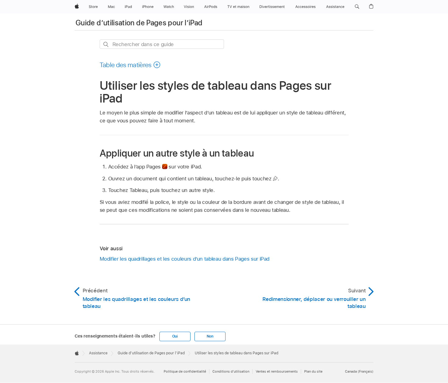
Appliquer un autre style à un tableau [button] (177, 153)
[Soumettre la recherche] (106, 44)
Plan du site (313, 371)
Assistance (98, 353)
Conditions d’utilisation (230, 371)
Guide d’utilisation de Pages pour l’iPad (139, 22)
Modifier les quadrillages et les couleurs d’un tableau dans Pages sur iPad (185, 259)
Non (210, 336)
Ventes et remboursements (277, 371)
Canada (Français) (359, 371)
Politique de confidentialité (185, 371)
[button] (357, 6)
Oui (175, 336)
